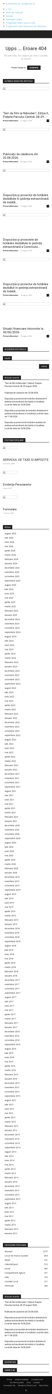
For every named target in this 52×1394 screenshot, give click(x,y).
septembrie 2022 (12, 735)
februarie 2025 (11, 610)
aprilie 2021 (10, 808)
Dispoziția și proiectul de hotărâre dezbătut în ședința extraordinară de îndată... (25, 287)
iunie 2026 (9, 542)
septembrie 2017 (12, 993)
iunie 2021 (9, 799)
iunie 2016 (9, 1057)
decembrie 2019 (12, 877)
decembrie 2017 (12, 980)
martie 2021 (10, 812)
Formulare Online (14, 19)
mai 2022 (9, 752)
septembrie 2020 (12, 838)
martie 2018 (10, 967)
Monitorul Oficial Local (27, 1385)
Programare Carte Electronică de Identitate (26, 26)
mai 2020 (9, 855)
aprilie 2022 (10, 756)
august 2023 (10, 688)
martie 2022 (10, 761)
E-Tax (8, 9)
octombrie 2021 (12, 782)
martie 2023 (10, 709)
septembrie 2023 (12, 683)
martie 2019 (10, 915)
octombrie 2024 (12, 628)
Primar (9, 1379)
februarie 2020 (11, 868)
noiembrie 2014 (12, 1139)
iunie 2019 (9, 902)
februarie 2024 (11, 662)
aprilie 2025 (10, 602)
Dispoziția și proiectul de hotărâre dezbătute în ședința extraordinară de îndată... (26, 198)
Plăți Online (43, 1385)
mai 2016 (9, 1061)
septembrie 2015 (12, 1096)
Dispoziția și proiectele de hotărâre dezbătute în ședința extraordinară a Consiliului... (22, 243)
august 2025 (10, 585)
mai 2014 (9, 1164)
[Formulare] (26, 501)
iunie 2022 (9, 748)
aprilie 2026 (10, 550)
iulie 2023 (9, 692)
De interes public (17, 1382)
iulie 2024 (9, 640)
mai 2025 (9, 597)
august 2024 (10, 636)
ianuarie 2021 (11, 821)
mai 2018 (9, 958)
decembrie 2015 (12, 1083)
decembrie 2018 (12, 928)
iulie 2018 (9, 950)
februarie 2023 (11, 713)
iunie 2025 (9, 593)
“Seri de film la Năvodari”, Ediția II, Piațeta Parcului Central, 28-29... (26, 115)
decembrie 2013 (12, 1186)
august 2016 (10, 1048)
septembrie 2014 (12, 1147)
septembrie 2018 (12, 941)
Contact (36, 1382)
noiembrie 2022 (12, 726)
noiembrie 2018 (12, 932)
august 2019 (10, 894)
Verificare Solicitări (14, 12)
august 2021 (10, 791)
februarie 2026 (11, 559)
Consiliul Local (37, 1379)
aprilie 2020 (10, 859)
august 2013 (10, 1203)
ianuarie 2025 (11, 615)
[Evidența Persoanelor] (26, 476)
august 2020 (10, 842)
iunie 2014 (9, 1160)
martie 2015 (10, 1121)
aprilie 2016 (10, 1066)
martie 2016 (10, 1070)
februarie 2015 (11, 1126)
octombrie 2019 (12, 885)
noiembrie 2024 (12, 623)
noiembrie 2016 (12, 1035)
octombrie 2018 (12, 937)
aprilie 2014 (10, 1169)
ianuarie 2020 (11, 872)
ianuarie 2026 (11, 563)
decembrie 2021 (12, 774)
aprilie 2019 (10, 911)
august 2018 (10, 945)
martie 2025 (10, 606)
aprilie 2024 (10, 653)
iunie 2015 (9, 1108)
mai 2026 (9, 546)
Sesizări (9, 16)
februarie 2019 (11, 920)
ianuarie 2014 (11, 1181)
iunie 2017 (9, 1005)
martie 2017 (10, 1018)
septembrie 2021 (12, 786)
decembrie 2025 (12, 567)
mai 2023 (9, 701)
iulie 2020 (9, 847)
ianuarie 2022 (11, 769)
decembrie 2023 (12, 670)
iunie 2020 (9, 851)
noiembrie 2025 (12, 572)
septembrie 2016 (12, 1044)
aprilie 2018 (10, 962)
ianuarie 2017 (11, 1027)
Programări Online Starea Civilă (20, 22)
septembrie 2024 (12, 632)
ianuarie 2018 (11, 975)
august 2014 (10, 1151)
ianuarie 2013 (11, 1233)
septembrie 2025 (12, 580)
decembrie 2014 (12, 1134)
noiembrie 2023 (12, 675)
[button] (5, 34)
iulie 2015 (9, 1104)
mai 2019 (9, 907)
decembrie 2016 (12, 1031)
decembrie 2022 (12, 722)
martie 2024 (10, 658)
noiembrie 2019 (12, 881)
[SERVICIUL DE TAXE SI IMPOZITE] (26, 451)
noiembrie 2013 (12, 1190)
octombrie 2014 (12, 1143)
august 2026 (10, 533)
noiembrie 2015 (12, 1087)
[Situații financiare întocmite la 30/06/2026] (26, 313)
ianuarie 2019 (11, 924)
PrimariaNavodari (10, 121)
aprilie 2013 (10, 1220)
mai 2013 (9, 1216)
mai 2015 (9, 1113)
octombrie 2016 (12, 1040)
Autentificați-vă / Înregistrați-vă (20, 3)
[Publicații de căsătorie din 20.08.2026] (26, 139)
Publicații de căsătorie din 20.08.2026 (21, 393)
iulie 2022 (9, 743)
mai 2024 (9, 649)
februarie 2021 (11, 816)
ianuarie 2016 (11, 1078)
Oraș (29, 1382)
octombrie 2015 (12, 1091)
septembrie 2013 (12, 1199)
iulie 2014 (9, 1156)
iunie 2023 (9, 696)
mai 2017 (9, 1010)
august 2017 (10, 997)
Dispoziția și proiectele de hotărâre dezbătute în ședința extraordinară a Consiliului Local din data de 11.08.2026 (26, 413)
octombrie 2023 (12, 679)
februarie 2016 (11, 1074)
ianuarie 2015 (11, 1130)
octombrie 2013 (12, 1194)
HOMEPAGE (33, 68)
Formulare (10, 509)
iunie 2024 (9, 645)
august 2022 (10, 739)
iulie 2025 (9, 589)
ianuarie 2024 (11, 666)
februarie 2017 (11, 1023)
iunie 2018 (9, 954)
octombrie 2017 (12, 988)
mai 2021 (9, 804)
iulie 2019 (9, 898)
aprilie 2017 (10, 1014)
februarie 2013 (11, 1229)
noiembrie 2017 (12, 984)
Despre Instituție (21, 1379)
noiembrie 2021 (12, 778)
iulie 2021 (9, 795)
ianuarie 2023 (11, 718)
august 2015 (10, 1100)
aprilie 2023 (10, 705)
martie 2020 (10, 864)
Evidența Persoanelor (17, 484)
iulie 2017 (9, 1001)
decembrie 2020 (12, 825)
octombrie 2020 (12, 834)
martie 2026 (10, 555)
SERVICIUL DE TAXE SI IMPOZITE (26, 459)
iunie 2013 (9, 1211)
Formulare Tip (9, 1385)
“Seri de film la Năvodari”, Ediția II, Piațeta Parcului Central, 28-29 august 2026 (23, 384)
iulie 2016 (9, 1053)
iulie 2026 (9, 537)
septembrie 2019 (12, 889)
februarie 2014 (11, 1177)
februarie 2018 (11, 971)
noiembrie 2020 (12, 829)
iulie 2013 (9, 1207)
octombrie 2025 (12, 576)
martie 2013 (10, 1224)
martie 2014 (10, 1173)
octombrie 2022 (12, 731)
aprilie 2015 (10, 1117)
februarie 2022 (11, 765)
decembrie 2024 (12, 619)
